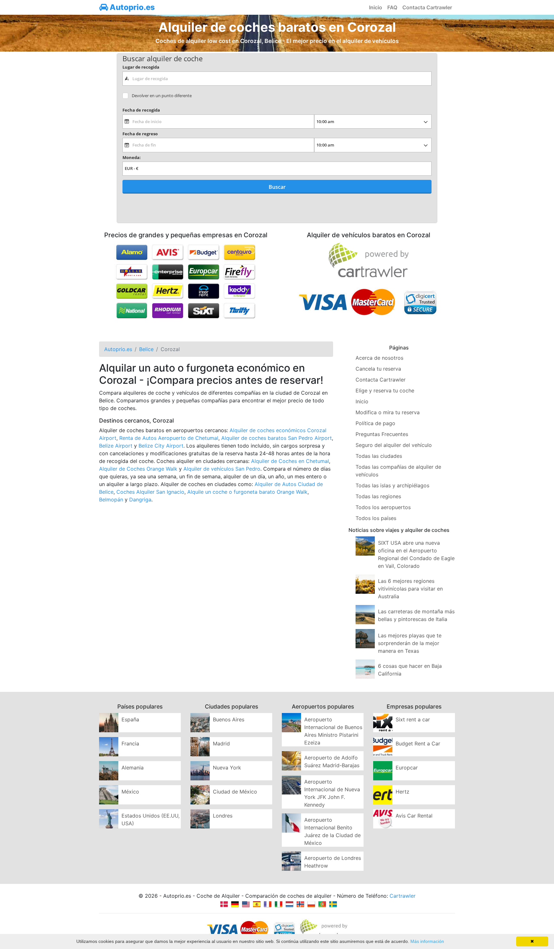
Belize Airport (115, 445)
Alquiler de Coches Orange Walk (138, 469)
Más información (427, 941)
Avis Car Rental (414, 815)
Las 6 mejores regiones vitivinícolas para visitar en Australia (410, 589)
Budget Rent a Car (418, 743)
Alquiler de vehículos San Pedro (221, 469)
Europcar (407, 767)
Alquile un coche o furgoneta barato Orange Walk (247, 492)
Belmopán (111, 499)
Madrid (221, 743)
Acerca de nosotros (379, 358)
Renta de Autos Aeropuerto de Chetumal (168, 438)
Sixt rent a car (413, 719)
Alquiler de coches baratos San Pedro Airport (276, 438)
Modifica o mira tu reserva (388, 412)
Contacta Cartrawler (427, 7)
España (130, 719)
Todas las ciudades (379, 456)
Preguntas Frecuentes (382, 434)
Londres (222, 815)
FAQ (392, 7)
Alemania (133, 767)
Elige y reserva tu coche (385, 390)
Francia (130, 743)
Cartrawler (403, 896)
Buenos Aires (228, 719)
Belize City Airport (160, 445)
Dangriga (140, 499)
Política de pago (375, 423)
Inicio (375, 7)
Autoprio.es (131, 7)
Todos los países (376, 518)
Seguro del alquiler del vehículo (394, 445)
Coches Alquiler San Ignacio (150, 492)
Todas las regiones (378, 496)
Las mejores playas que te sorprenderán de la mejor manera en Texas (409, 643)
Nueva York (227, 767)
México (130, 791)
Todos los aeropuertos (383, 507)
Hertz (402, 791)
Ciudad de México (235, 791)
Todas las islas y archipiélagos (392, 485)
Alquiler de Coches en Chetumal (290, 461)
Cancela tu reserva (378, 368)
